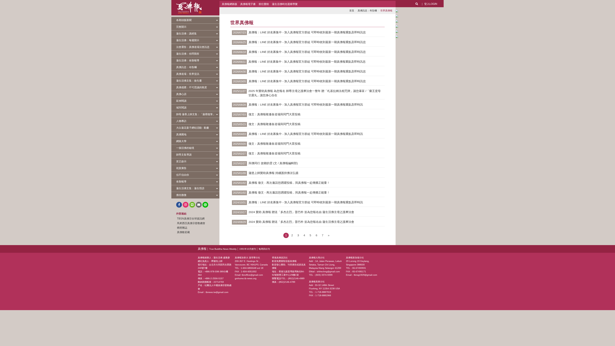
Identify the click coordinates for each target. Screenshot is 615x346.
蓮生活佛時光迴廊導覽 (285, 4)
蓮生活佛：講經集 (186, 33)
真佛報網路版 (229, 4)
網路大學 (181, 141)
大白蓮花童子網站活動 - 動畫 (192, 127)
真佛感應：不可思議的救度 (191, 87)
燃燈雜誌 (182, 227)
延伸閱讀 (181, 100)
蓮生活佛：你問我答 (187, 53)
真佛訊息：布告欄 (186, 67)
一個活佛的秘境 (185, 148)
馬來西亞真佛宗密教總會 (191, 223)
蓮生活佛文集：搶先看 (189, 80)
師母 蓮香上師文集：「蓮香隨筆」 (195, 114)
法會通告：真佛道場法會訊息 (192, 47)
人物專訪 (181, 121)
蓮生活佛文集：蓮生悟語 (190, 188)
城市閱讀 (181, 107)
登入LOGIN (430, 4)
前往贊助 (264, 4)
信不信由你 (182, 174)
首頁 (351, 10)
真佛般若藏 (183, 232)
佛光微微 (181, 195)
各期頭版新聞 (184, 20)
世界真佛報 (386, 10)
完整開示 (181, 26)
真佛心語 (181, 94)
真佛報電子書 (248, 4)
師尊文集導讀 (184, 154)
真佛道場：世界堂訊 (187, 74)
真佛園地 (181, 134)
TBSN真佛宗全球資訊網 (191, 218)
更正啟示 (181, 161)
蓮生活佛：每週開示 (187, 40)
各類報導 (181, 181)
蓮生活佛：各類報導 (187, 60)
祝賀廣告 (181, 168)
